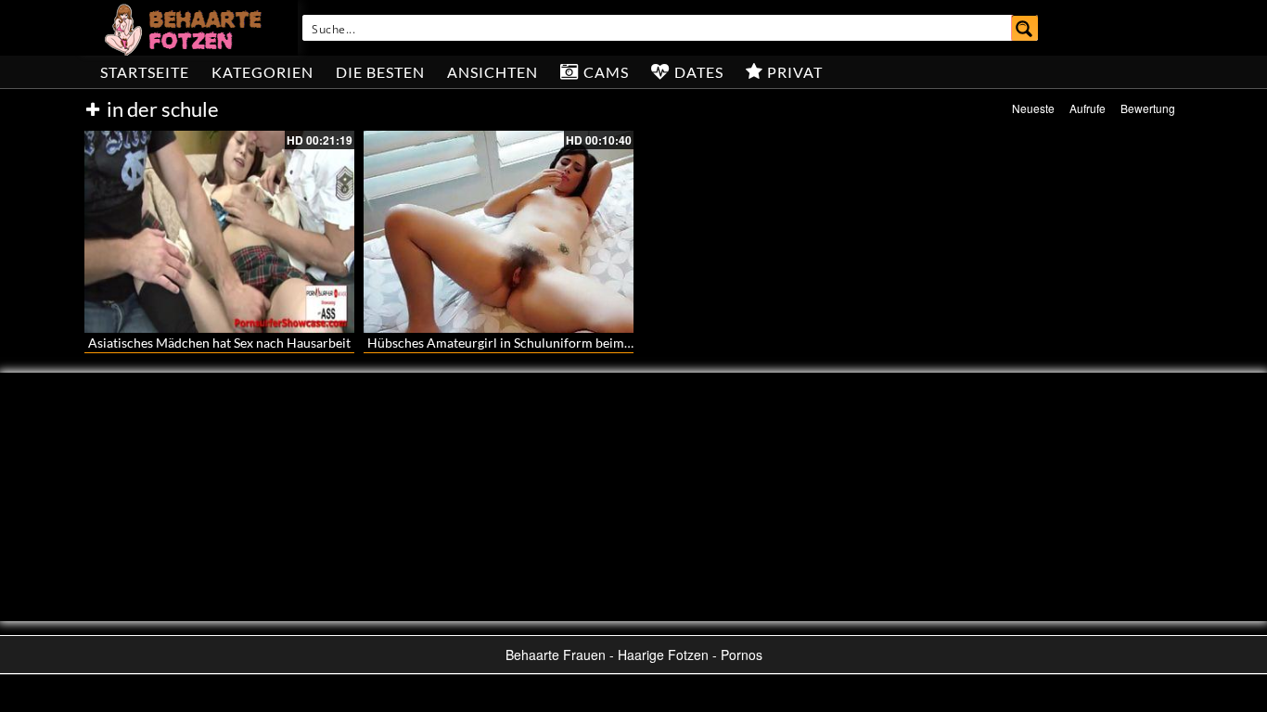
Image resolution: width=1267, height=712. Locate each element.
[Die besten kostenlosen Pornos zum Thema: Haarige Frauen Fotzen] (185, 28)
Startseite (144, 72)
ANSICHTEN (492, 72)
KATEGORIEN (262, 72)
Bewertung (1147, 108)
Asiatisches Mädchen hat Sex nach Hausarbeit (219, 342)
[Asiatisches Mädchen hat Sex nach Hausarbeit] (219, 232)
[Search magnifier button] (1025, 28)
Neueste (1033, 108)
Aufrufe (1087, 108)
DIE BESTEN (380, 72)
